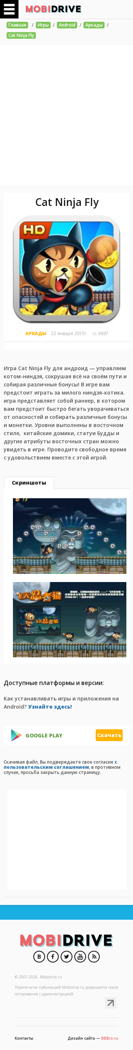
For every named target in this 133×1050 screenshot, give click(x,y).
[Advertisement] (66, 115)
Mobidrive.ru (53, 9)
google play (43, 735)
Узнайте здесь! (50, 706)
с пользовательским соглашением (60, 764)
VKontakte (39, 957)
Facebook (53, 957)
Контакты (24, 1038)
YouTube (80, 957)
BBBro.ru (109, 1038)
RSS (94, 957)
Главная (17, 25)
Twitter (66, 957)
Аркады (94, 25)
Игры (43, 25)
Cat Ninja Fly (21, 35)
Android (67, 25)
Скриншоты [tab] (29, 482)
